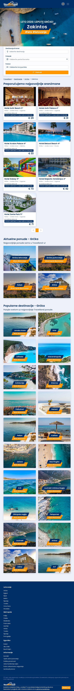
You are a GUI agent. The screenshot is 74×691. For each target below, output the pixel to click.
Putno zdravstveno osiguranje (14, 666)
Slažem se (66, 688)
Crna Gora (7, 606)
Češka (6, 618)
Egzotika (7, 640)
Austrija (6, 626)
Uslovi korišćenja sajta (11, 664)
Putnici (8, 64)
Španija (6, 601)
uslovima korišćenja (42, 689)
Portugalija (7, 636)
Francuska (7, 623)
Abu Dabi (7, 647)
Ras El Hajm (7, 649)
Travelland (7, 79)
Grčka (26, 79)
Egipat (6, 593)
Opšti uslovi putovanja (11, 659)
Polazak (8, 56)
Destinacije (18, 79)
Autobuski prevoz (9, 669)
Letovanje (7, 587)
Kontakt (6, 656)
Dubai (5, 644)
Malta (5, 598)
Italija (5, 616)
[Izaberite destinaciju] (37, 51)
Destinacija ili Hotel (12, 48)
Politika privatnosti (10, 661)
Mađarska (7, 621)
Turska (6, 604)
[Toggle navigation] (68, 4)
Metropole (8, 612)
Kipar (5, 596)
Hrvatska (6, 609)
